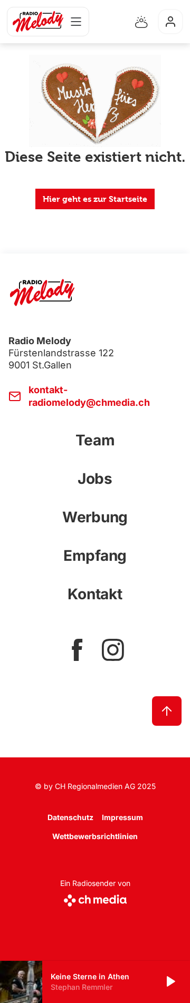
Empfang (95, 555)
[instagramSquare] (113, 650)
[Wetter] (141, 21)
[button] (95, 982)
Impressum (122, 817)
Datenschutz (70, 817)
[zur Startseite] (38, 21)
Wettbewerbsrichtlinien (95, 836)
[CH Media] (95, 898)
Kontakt (95, 594)
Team (95, 440)
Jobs (95, 479)
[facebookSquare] (77, 650)
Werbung (95, 517)
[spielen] (169, 981)
